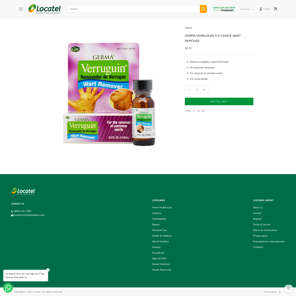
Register (257, 218)
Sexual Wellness (161, 264)
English (245, 9)
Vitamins (157, 213)
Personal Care (159, 230)
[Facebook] (194, 111)
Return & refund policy (265, 230)
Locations (258, 247)
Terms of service (261, 224)
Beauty (155, 224)
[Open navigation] (21, 9)
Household (158, 252)
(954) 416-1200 (22, 211)
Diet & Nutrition (160, 241)
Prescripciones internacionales (269, 241)
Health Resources (161, 269)
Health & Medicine (162, 235)
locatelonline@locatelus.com (29, 215)
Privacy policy (260, 235)
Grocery (156, 247)
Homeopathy (159, 218)
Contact (257, 213)
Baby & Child (159, 258)
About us (258, 207)
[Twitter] (199, 111)
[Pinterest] (203, 111)
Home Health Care (162, 207)
